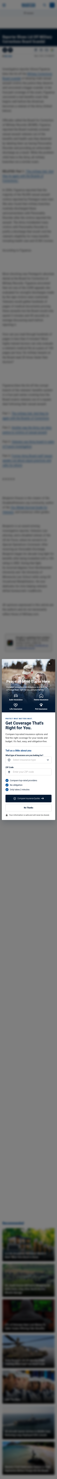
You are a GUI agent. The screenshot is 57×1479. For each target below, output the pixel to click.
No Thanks (28, 807)
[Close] (49, 663)
